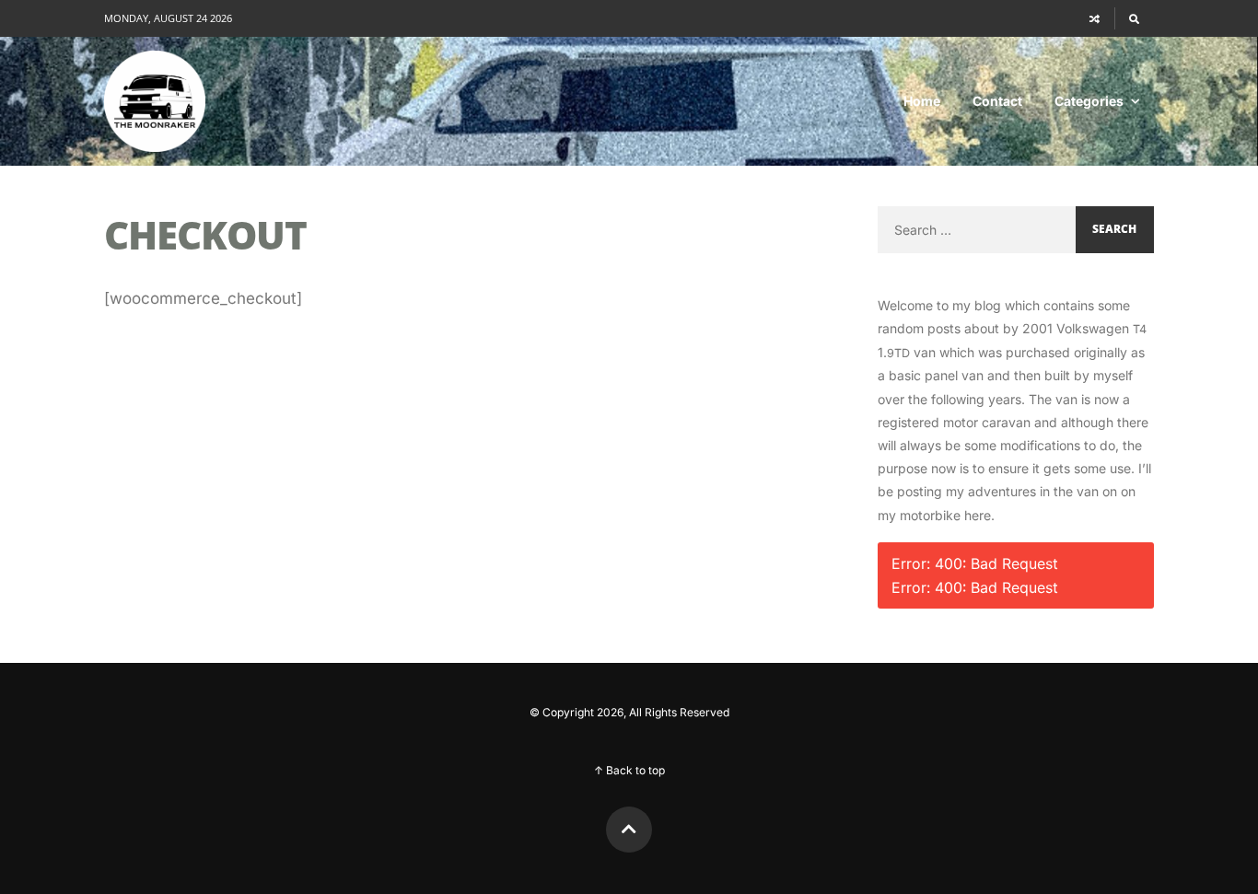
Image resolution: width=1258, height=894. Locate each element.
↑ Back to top (629, 770)
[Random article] (1095, 18)
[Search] (1134, 18)
